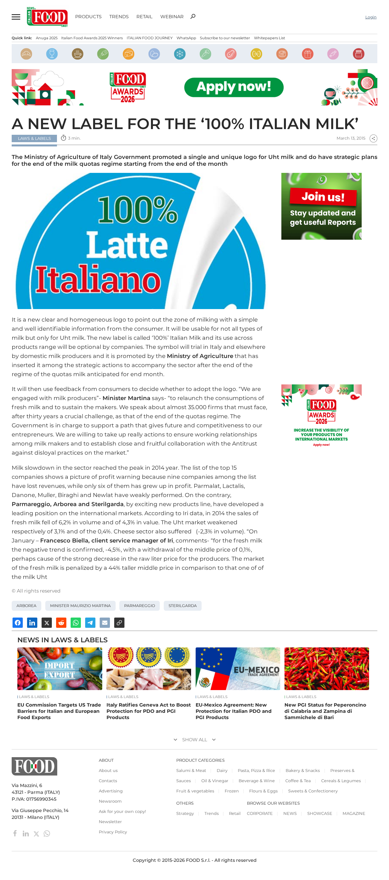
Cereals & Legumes (341, 780)
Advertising (111, 791)
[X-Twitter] (37, 833)
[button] (15, 17)
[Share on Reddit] (61, 623)
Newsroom (110, 801)
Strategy (185, 813)
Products (88, 17)
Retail (144, 17)
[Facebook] (16, 833)
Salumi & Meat (191, 770)
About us (108, 770)
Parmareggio (139, 605)
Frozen (232, 791)
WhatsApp (186, 38)
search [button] (192, 16)
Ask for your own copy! (122, 811)
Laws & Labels (34, 696)
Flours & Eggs (263, 791)
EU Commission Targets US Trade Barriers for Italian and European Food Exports (59, 711)
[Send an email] (105, 623)
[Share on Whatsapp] (76, 623)
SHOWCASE (319, 813)
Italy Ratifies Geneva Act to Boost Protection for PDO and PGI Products (149, 711)
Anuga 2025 (47, 38)
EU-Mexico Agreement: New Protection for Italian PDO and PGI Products (234, 711)
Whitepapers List (269, 38)
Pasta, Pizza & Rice (256, 770)
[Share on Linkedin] (32, 623)
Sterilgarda (183, 605)
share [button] (373, 138)
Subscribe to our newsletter (225, 38)
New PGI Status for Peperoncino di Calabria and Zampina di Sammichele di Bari (325, 711)
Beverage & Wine (257, 780)
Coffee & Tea (298, 780)
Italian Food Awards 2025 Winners (92, 38)
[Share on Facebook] (18, 623)
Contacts (108, 780)
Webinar (172, 17)
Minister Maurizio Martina (80, 605)
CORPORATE (260, 813)
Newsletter (110, 821)
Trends (119, 17)
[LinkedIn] (26, 833)
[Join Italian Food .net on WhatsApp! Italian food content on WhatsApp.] (321, 206)
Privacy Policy (113, 832)
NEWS (290, 813)
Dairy (222, 770)
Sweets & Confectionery (313, 791)
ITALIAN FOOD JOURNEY (150, 38)
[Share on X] (47, 623)
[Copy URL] (119, 623)
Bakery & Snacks (303, 770)
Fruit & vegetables (195, 791)
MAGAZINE (354, 813)
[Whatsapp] (46, 833)
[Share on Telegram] (90, 623)
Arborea (26, 605)
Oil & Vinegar (214, 780)
